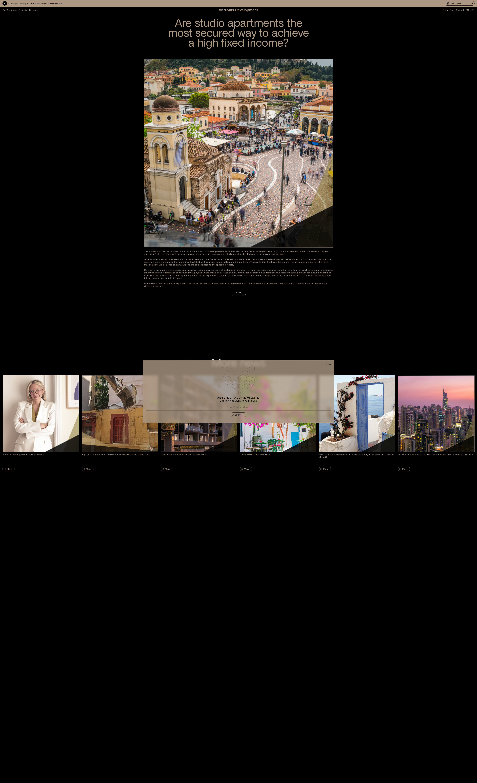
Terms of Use (285, 776)
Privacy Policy (285, 779)
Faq (452, 10)
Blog (445, 10)
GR (473, 10)
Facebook (235, 295)
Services (33, 10)
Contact (459, 10)
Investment (207, 781)
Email (244, 295)
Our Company (9, 10)
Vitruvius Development (238, 10)
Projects (23, 10)
